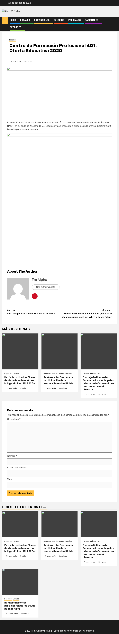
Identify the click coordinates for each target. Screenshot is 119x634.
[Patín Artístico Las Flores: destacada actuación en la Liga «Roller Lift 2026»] (20, 351)
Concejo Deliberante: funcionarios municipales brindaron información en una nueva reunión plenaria (98, 383)
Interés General (58, 374)
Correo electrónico (17, 467)
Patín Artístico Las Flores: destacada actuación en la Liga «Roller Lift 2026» (20, 380)
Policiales (74, 20)
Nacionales (91, 20)
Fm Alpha (28, 62)
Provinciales (41, 20)
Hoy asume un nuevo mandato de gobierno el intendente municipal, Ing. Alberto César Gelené (87, 313)
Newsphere (72, 630)
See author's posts (45, 287)
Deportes (15, 27)
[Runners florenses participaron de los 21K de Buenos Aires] (20, 582)
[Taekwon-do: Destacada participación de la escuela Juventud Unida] (59, 351)
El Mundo (59, 20)
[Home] (5, 20)
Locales (25, 20)
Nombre (12, 456)
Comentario (13, 419)
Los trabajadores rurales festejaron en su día (31, 312)
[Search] (115, 20)
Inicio (13, 20)
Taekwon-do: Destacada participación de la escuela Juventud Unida (58, 380)
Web (9, 479)
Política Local (95, 374)
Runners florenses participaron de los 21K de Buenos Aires (19, 605)
